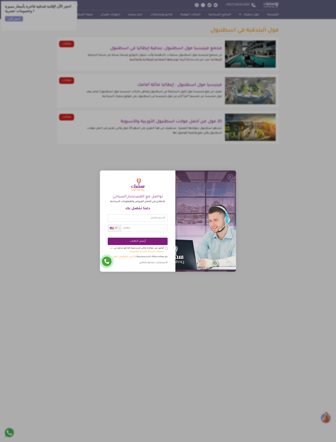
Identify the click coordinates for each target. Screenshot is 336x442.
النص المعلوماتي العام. (123, 257)
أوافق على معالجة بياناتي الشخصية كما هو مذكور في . (136, 250)
